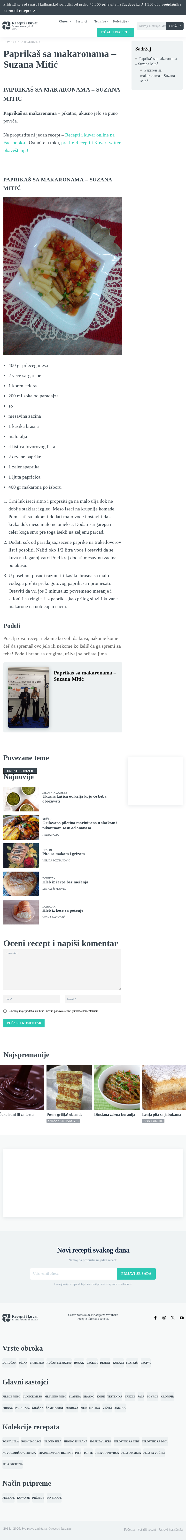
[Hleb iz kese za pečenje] (21, 912)
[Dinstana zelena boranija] (117, 1087)
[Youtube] (182, 1318)
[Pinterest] (81, 690)
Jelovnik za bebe (54, 792)
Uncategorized (27, 42)
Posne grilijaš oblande (64, 1114)
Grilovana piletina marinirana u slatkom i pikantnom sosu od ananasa (79, 825)
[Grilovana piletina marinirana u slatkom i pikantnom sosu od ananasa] (21, 827)
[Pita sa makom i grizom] (21, 855)
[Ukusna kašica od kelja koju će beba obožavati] (21, 799)
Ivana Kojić (50, 834)
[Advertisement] (155, 781)
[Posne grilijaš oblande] (69, 1087)
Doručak (48, 878)
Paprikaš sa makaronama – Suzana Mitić (156, 61)
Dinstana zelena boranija (114, 1114)
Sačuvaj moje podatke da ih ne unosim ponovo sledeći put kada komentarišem (53, 1011)
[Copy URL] (70, 702)
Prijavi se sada (136, 1273)
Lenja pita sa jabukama (161, 1114)
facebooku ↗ (133, 4)
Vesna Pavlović (53, 917)
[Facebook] (58, 690)
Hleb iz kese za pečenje (62, 910)
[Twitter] (70, 690)
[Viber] (103, 690)
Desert (47, 850)
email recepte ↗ (22, 11)
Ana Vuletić (153, 1121)
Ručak (47, 819)
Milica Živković (54, 889)
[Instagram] (164, 1318)
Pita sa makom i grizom (63, 854)
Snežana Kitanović (63, 1121)
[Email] (58, 702)
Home (7, 42)
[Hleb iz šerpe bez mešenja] (21, 884)
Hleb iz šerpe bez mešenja (65, 882)
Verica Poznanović (56, 860)
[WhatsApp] (92, 690)
